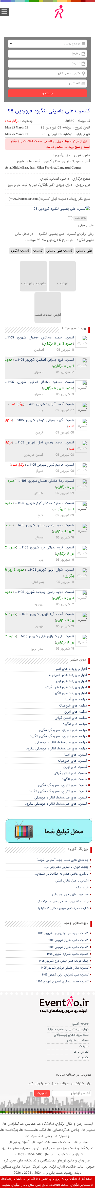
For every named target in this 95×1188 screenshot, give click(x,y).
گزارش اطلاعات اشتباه (47, 315)
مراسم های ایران (75, 711)
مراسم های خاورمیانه (73, 705)
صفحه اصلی (80, 1023)
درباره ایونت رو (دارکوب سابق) (68, 1029)
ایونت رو (62, 283)
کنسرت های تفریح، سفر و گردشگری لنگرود (58, 791)
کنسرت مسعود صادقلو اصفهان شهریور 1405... (39, 382)
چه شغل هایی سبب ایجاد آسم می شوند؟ (62, 860)
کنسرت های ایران (75, 766)
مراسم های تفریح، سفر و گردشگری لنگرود (58, 736)
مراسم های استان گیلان (71, 717)
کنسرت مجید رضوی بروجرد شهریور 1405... (44, 592)
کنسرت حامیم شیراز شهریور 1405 (68, 940)
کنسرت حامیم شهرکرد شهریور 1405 (67, 954)
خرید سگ (82, 887)
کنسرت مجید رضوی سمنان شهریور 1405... (44, 525)
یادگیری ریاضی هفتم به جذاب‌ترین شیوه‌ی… (61, 874)
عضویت (83, 1057)
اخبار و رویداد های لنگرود (70, 693)
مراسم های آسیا (76, 699)
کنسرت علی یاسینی (59, 250)
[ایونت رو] (51, 17)
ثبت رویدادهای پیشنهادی (71, 1034)
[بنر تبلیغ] (49, 831)
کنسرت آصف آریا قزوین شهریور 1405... (46, 614)
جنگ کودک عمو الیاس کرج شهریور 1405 (63, 961)
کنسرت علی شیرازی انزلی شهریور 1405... (46, 636)
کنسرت (37, 250)
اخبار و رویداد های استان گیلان (66, 687)
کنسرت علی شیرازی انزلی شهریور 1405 (65, 974)
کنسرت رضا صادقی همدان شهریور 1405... (46, 480)
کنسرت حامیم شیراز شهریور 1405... (50, 464)
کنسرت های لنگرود (74, 779)
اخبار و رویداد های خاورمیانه (68, 675)
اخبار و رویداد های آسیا (71, 668)
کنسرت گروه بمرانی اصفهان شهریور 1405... (44, 359)
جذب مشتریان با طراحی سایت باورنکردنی (62, 901)
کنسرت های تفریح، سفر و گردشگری (62, 785)
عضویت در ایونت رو (33, 283)
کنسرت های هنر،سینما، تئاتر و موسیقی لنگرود (56, 803)
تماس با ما (81, 1051)
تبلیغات (84, 1046)
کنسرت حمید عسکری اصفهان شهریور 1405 (62, 981)
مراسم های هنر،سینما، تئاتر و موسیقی (61, 742)
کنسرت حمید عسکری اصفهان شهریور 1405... (39, 337)
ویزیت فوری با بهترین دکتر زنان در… (66, 867)
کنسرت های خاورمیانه (72, 760)
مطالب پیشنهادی (77, 1040)
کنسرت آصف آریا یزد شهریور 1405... (50, 404)
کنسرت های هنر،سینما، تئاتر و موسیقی (60, 797)
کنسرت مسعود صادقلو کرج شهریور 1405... (44, 503)
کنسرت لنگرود (20, 250)
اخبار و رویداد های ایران (70, 681)
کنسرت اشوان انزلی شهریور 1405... (50, 569)
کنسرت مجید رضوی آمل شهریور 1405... (44, 442)
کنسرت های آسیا (75, 754)
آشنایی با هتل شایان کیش (71, 880)
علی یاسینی (84, 250)
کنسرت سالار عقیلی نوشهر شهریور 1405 (64, 968)
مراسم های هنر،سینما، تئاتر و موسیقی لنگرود (56, 748)
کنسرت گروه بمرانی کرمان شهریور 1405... (44, 420)
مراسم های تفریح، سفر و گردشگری (63, 730)
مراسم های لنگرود (75, 724)
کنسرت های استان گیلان (70, 773)
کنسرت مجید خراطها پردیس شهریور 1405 (62, 933)
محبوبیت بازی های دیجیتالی (70, 894)
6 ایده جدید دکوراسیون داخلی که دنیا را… (62, 908)
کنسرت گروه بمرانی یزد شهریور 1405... (46, 547)
